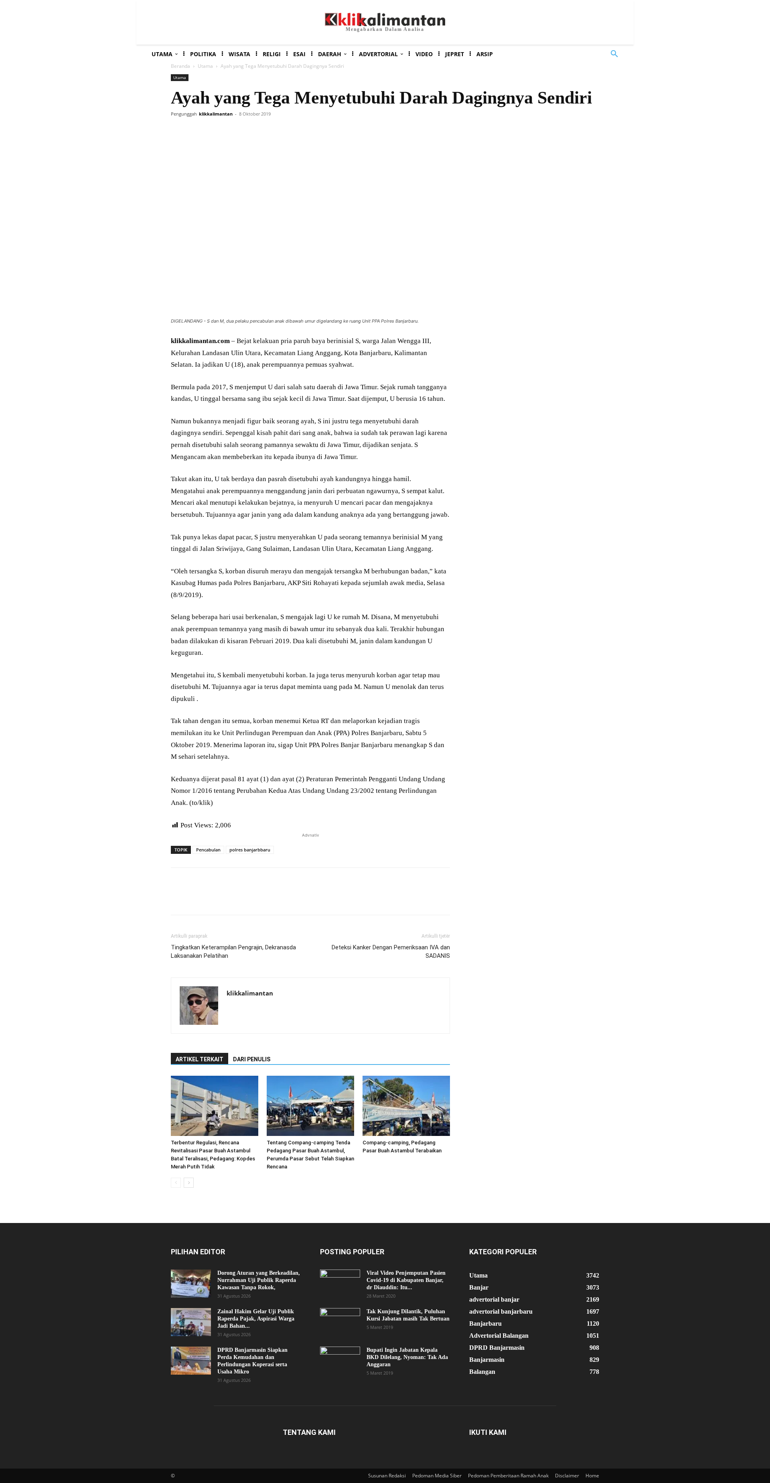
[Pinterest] (216, 132)
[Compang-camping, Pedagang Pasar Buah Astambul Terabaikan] (406, 1106)
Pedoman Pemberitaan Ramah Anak (508, 1475)
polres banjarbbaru (249, 850)
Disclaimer (567, 1475)
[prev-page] (176, 1183)
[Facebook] (179, 132)
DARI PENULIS (251, 1059)
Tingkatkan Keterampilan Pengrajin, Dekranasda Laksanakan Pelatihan (233, 951)
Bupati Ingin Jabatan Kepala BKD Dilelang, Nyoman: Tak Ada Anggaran (407, 1357)
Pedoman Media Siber (437, 1475)
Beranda (180, 66)
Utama (205, 66)
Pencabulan (208, 850)
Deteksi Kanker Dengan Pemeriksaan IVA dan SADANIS (391, 951)
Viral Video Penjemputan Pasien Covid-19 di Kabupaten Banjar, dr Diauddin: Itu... (406, 1280)
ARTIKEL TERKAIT (199, 1059)
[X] (197, 132)
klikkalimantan (216, 114)
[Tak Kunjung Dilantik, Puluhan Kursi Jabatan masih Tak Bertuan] (340, 1322)
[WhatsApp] (234, 132)
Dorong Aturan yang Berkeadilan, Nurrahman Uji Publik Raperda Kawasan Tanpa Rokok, (258, 1280)
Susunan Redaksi (387, 1475)
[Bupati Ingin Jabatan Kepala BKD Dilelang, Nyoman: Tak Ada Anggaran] (340, 1361)
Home (592, 1475)
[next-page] (189, 1183)
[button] (614, 54)
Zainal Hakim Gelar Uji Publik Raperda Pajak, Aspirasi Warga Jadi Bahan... (255, 1318)
